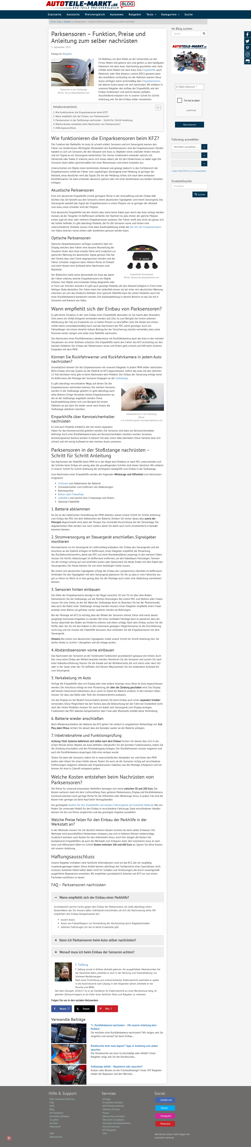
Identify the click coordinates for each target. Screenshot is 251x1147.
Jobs (104, 1133)
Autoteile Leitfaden (59, 1116)
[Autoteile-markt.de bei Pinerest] (247, 48)
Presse (105, 1112)
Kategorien (169, 14)
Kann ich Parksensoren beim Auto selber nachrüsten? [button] (97, 940)
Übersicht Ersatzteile (113, 1119)
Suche (189, 14)
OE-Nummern (57, 1112)
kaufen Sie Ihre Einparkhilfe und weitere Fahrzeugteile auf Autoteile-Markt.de (111, 805)
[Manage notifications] (9, 1138)
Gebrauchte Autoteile (113, 1116)
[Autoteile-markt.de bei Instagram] (247, 54)
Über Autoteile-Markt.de (62, 1099)
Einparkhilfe (148, 70)
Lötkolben (63, 497)
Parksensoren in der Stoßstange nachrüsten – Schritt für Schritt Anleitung (94, 120)
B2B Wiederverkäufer (113, 1105)
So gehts (54, 1119)
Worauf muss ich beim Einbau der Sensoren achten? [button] (96, 952)
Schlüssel (63, 483)
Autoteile (73, 14)
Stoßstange (122, 378)
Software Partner (111, 1109)
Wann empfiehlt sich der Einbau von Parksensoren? (82, 116)
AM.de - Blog (55, 21)
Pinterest (165, 1123)
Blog (52, 1109)
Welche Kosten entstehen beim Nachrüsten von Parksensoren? (87, 124)
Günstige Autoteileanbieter (116, 1123)
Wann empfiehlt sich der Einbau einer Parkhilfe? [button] (94, 897)
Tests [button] (151, 14)
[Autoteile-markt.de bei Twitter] (247, 41)
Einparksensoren (151, 81)
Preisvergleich (95, 14)
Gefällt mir (166, 1100)
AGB (52, 1133)
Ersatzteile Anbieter (112, 1102)
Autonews (117, 14)
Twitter (164, 1108)
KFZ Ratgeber (109, 1129)
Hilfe (52, 1105)
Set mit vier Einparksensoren (145, 227)
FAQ (52, 1102)
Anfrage (106, 1099)
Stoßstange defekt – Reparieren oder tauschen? (116, 1066)
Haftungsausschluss (65, 127)
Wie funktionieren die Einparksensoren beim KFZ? (81, 112)
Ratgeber (135, 14)
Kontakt (54, 1123)
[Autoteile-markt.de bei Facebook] (247, 34)
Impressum (55, 1126)
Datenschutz (56, 1136)
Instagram (166, 1115)
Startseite (55, 14)
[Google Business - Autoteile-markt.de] (247, 61)
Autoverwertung (110, 1126)
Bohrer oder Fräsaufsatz (71, 494)
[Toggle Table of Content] (156, 107)
